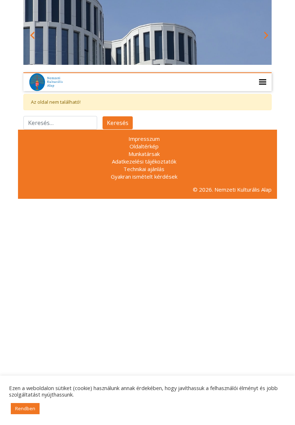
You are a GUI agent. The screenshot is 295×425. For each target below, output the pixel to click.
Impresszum (144, 138)
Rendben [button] (25, 408)
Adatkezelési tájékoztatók (144, 161)
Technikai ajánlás (143, 169)
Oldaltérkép (144, 146)
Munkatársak (144, 153)
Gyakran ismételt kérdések (144, 176)
